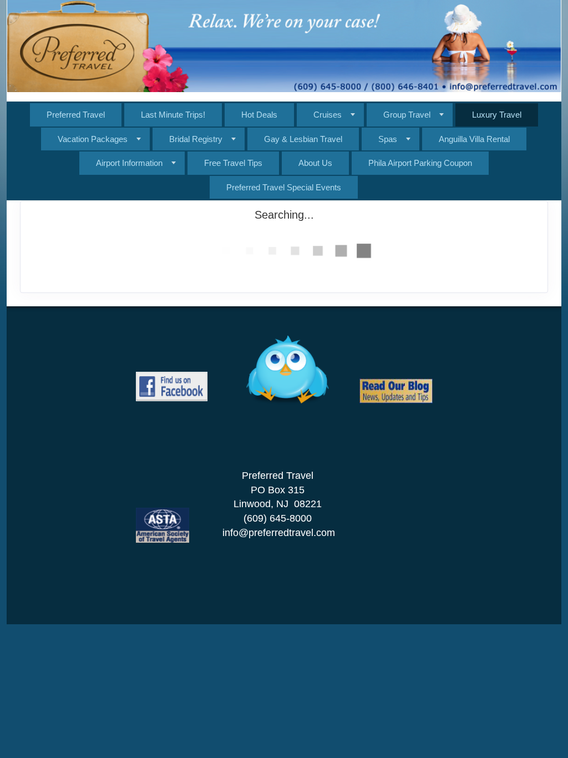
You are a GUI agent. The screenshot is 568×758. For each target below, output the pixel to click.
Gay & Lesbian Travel (303, 139)
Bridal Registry (195, 139)
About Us (315, 163)
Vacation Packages (93, 139)
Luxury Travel (496, 114)
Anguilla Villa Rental (474, 139)
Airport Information (129, 163)
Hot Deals (259, 114)
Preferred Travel (76, 114)
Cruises (327, 114)
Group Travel (406, 114)
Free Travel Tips (233, 163)
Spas (387, 139)
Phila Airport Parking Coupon (420, 163)
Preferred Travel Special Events (283, 187)
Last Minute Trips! (173, 114)
